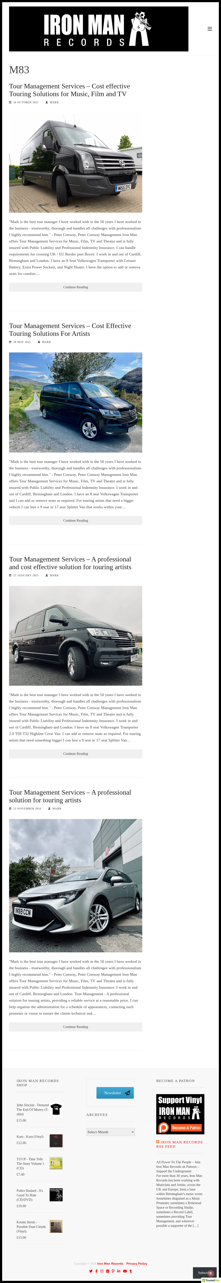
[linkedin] (118, 1271)
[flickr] (107, 1271)
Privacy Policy (136, 1263)
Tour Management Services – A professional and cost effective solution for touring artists (70, 563)
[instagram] (101, 1271)
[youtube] (125, 1271)
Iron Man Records (110, 1263)
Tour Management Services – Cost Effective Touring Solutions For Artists (70, 329)
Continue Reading (75, 287)
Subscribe (205, 1273)
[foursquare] (113, 1271)
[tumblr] (131, 1271)
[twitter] (91, 1271)
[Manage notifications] (210, 1273)
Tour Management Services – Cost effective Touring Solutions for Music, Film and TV (69, 90)
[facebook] (96, 1271)
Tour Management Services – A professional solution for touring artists (70, 796)
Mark (54, 102)
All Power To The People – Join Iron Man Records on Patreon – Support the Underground (178, 1166)
